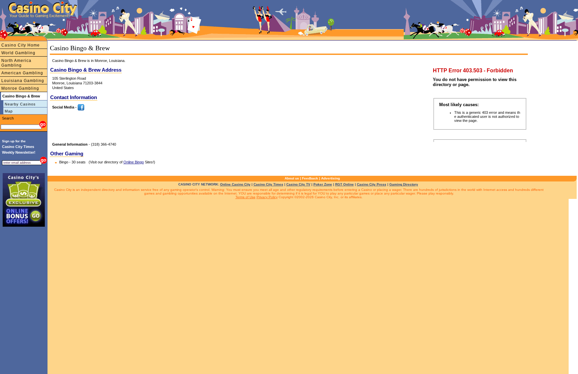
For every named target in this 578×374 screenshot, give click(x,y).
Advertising (330, 178)
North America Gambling (16, 63)
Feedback (310, 178)
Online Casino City (235, 184)
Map (9, 111)
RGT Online (344, 184)
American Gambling (22, 73)
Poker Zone (322, 184)
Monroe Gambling (20, 88)
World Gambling (18, 53)
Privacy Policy (267, 197)
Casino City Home (20, 45)
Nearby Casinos (20, 104)
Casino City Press (371, 184)
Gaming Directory (403, 184)
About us (292, 178)
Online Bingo (133, 162)
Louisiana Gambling (22, 80)
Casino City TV (298, 184)
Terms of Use (245, 197)
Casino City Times (268, 184)
